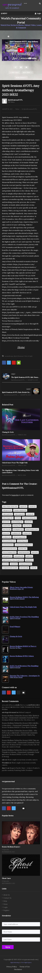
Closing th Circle (8, 432)
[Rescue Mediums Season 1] (21, 832)
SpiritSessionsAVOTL (15, 100)
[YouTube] (9, 692)
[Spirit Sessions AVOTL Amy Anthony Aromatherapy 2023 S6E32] (21, 419)
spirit (35, 552)
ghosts (28, 522)
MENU (5, 13)
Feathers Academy (29, 518)
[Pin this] (14, 363)
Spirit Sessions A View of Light (23, 356)
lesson (6, 533)
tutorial (14, 564)
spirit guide (7, 556)
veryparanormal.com (10, 567)
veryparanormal (25, 564)
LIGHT (4, 36)
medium (27, 533)
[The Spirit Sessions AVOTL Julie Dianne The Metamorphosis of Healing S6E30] (21, 376)
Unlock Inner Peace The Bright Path (15, 463)
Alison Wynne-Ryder (10, 506)
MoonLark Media (9, 541)
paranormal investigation (24, 545)
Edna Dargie (8, 518)
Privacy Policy (11, 967)
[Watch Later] (21, 67)
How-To (27, 525)
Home (21, 347)
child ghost (7, 510)
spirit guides (18, 556)
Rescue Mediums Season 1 (11, 847)
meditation (16, 533)
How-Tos (6, 529)
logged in (15, 495)
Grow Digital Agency (26, 962)
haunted (6, 525)
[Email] (23, 692)
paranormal (8, 545)
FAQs (5, 901)
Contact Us (7, 898)
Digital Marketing (14, 962)
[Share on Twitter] (9, 363)
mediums (7, 537)
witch (33, 567)
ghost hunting (17, 522)
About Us (6, 895)
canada (32, 506)
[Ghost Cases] (21, 865)
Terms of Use (25, 967)
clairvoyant (7, 514)
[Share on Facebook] (4, 363)
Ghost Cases (6, 878)
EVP (18, 518)
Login (39, 13)
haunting (17, 525)
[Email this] (19, 363)
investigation (18, 529)
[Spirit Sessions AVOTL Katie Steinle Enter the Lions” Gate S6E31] (21, 391)
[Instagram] (19, 692)
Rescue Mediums (9, 552)
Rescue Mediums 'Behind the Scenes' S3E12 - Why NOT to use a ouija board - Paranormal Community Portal (20, 733)
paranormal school (9, 548)
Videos (17, 109)
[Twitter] (14, 692)
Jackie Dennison (32, 529)
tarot (5, 564)
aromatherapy (9, 356)
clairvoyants (19, 514)
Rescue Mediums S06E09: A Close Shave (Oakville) (19, 727)
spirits (29, 556)
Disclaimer (18, 969)
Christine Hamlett (20, 510)
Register (6, 910)
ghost (6, 522)
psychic (22, 548)
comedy (30, 514)
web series (24, 567)
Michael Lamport (19, 537)
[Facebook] (4, 692)
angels (23, 506)
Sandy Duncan (24, 552)
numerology (22, 541)
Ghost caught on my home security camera (22, 760)
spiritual (29, 560)
